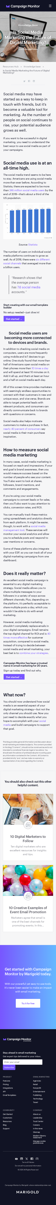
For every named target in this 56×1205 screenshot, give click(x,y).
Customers (7, 1117)
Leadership (37, 1117)
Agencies (37, 1080)
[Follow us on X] (26, 1158)
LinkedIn (34, 81)
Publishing (37, 1095)
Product (7, 1076)
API (4, 1091)
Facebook (29, 81)
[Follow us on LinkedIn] (21, 1158)
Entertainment (39, 1091)
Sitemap (36, 1132)
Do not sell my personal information (28, 1166)
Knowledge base (32, 66)
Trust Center (38, 1121)
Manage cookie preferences (39, 1142)
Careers (36, 1124)
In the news (38, 1128)
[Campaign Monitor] (17, 1039)
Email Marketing (41, 1076)
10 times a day (40, 368)
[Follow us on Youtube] (16, 1158)
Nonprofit (37, 1087)
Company (37, 1110)
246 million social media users (27, 190)
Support (6, 1128)
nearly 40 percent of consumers (22, 428)
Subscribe (9, 1067)
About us (36, 1114)
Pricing (6, 1084)
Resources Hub (11, 66)
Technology (38, 1098)
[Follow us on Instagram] (37, 1158)
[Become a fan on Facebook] (32, 1158)
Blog (4, 1124)
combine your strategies (33, 653)
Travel (35, 1102)
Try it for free (28, 1003)
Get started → (14, 318)
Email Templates (9, 1095)
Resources (7, 1121)
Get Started (7, 1114)
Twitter (24, 81)
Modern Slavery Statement (39, 1136)
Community (8, 1110)
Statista (32, 244)
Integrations (8, 1087)
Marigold (25, 1185)
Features (6, 1080)
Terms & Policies (28, 1162)
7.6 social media (28, 287)
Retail (35, 1084)
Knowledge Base (28, 25)
